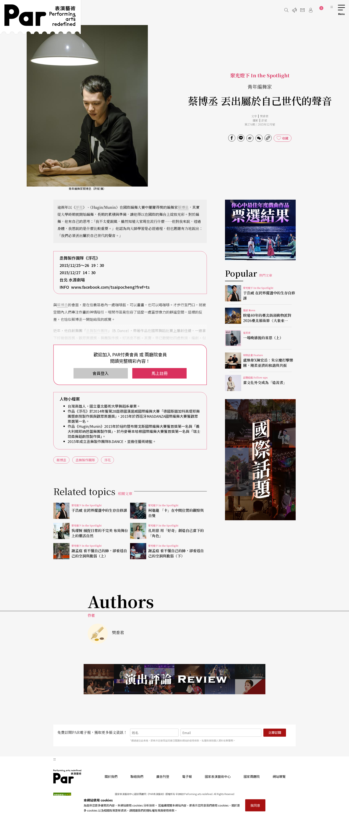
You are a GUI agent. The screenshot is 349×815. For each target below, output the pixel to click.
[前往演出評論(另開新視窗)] (174, 679)
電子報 (187, 776)
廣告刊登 (162, 776)
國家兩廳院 (252, 776)
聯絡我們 (136, 776)
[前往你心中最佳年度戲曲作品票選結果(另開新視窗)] (260, 230)
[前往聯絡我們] (303, 10)
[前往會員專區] (311, 10)
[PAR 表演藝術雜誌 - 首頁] (40, 17)
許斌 (264, 120)
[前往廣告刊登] (294, 10)
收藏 (285, 138)
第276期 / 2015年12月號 (260, 124)
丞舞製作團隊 (97, 330)
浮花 (79, 207)
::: (331, 6)
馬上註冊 (159, 373)
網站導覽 (279, 776)
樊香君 (264, 116)
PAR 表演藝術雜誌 (67, 776)
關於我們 (111, 776)
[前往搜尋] (286, 10)
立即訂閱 (274, 732)
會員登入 (101, 373)
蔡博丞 (183, 207)
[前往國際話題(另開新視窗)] (260, 459)
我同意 (255, 805)
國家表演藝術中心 (218, 776)
